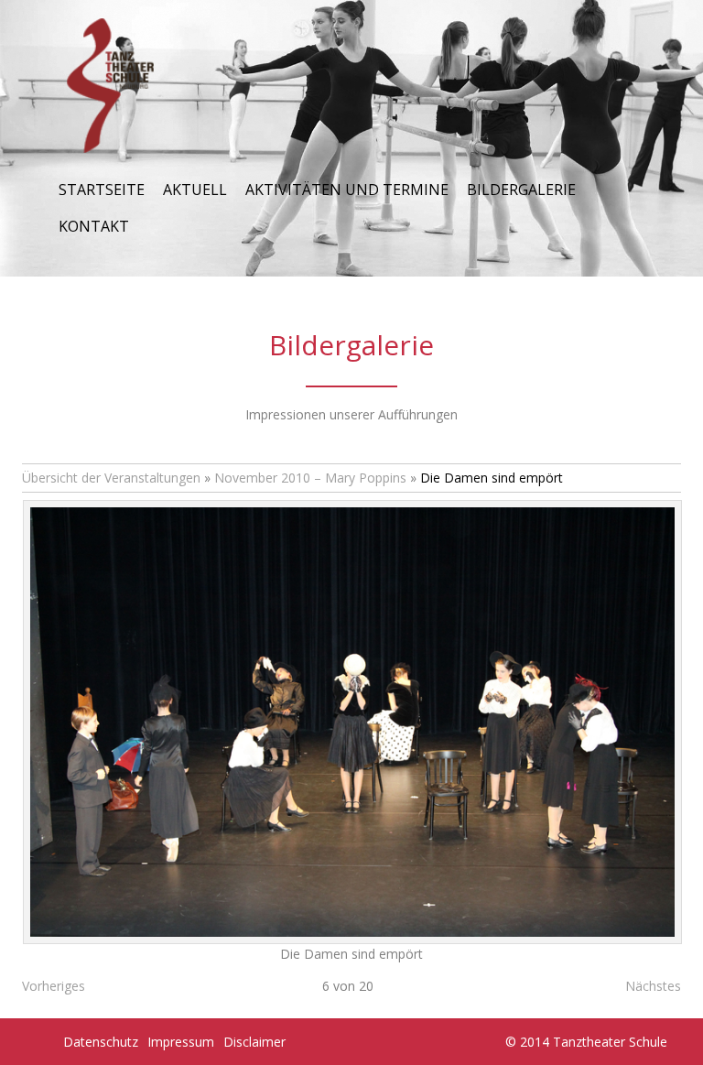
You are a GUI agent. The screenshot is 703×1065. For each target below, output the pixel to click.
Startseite (102, 189)
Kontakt (94, 226)
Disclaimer (254, 1041)
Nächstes (653, 985)
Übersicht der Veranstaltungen (111, 477)
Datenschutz (100, 1041)
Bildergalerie (521, 189)
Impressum (180, 1041)
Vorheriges (53, 985)
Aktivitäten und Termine (347, 189)
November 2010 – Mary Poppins (310, 477)
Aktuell (195, 189)
